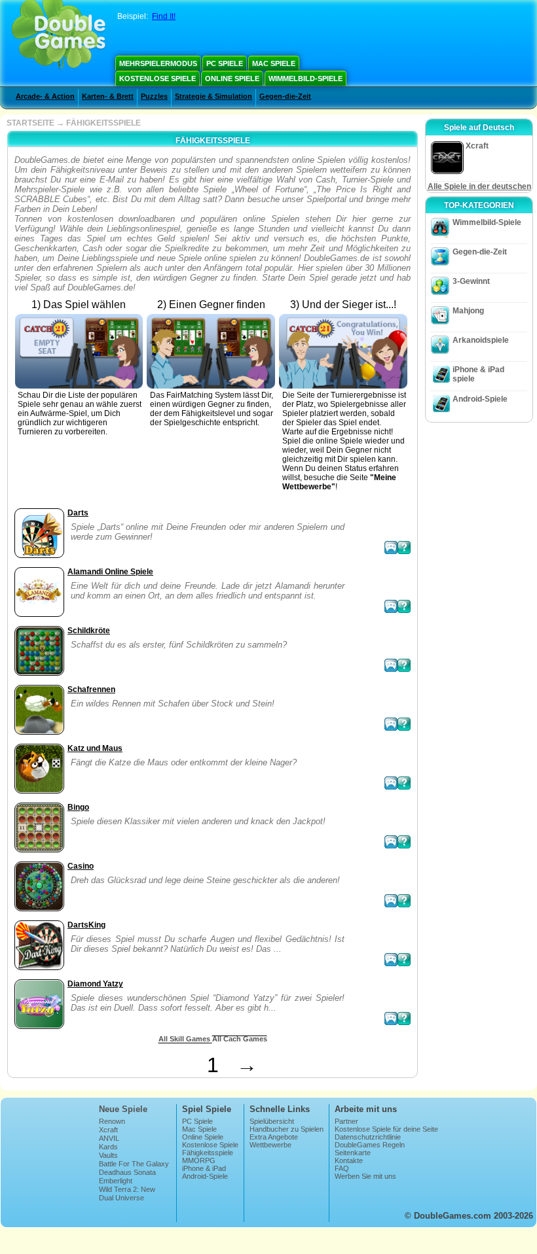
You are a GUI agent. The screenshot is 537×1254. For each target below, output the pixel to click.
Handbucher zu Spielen (287, 1129)
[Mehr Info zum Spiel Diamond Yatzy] (404, 1018)
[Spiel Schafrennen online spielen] (391, 724)
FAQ (342, 1168)
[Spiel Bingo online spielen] (391, 841)
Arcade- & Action (45, 96)
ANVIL (109, 1138)
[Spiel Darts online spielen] (391, 547)
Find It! (164, 16)
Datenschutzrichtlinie (368, 1137)
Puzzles (154, 96)
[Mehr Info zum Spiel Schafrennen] (404, 724)
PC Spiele (224, 63)
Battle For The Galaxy (134, 1164)
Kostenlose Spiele (157, 78)
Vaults (108, 1155)
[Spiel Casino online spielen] (391, 900)
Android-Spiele (480, 399)
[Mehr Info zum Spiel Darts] (404, 547)
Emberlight (115, 1181)
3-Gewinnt (471, 281)
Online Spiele (232, 78)
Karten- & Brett (108, 96)
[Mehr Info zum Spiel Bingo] (404, 841)
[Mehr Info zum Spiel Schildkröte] (404, 665)
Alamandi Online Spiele (110, 571)
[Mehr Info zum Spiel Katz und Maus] (404, 783)
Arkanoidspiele (481, 340)
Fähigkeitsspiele (207, 1153)
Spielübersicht (272, 1121)
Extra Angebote (274, 1137)
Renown (112, 1121)
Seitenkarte (353, 1153)
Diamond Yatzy (95, 983)
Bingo (78, 807)
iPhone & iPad (204, 1168)
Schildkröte (88, 630)
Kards (108, 1147)
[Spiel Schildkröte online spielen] (391, 665)
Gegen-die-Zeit (285, 96)
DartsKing (86, 925)
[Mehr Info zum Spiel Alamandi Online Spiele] (404, 606)
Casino (80, 866)
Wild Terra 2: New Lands (127, 1193)
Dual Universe (121, 1198)
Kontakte (349, 1160)
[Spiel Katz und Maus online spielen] (391, 783)
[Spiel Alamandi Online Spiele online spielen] (391, 606)
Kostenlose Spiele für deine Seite (386, 1129)
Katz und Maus (94, 748)
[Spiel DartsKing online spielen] (391, 959)
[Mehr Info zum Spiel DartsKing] (404, 959)
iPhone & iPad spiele (478, 374)
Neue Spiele (123, 1109)
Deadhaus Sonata (127, 1172)
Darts (77, 512)
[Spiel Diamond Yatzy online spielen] (391, 1018)
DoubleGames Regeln (370, 1145)
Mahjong (468, 310)
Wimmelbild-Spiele (305, 78)
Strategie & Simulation (213, 96)
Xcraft (108, 1130)
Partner (346, 1121)
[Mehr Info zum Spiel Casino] (404, 900)
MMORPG (198, 1160)
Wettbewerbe (270, 1145)
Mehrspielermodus (158, 63)
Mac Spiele (273, 63)
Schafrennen (91, 689)
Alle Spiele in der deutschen (479, 186)
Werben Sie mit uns (365, 1176)
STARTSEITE (30, 123)
